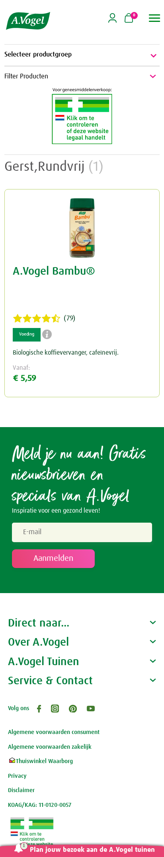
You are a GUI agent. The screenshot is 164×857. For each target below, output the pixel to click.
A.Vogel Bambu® (54, 271)
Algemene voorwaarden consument (54, 732)
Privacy (17, 776)
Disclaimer (21, 790)
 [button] (154, 18)
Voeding (26, 334)
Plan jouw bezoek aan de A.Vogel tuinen (92, 850)
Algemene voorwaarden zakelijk (50, 747)
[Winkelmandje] (129, 18)
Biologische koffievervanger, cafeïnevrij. (66, 352)
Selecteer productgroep (38, 54)
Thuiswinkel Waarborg (44, 761)
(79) (69, 318)
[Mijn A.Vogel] (112, 21)
